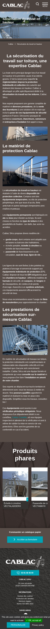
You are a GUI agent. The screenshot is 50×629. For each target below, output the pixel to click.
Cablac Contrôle (19, 417)
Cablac (10, 44)
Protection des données (25, 599)
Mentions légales (25, 601)
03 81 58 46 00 (27, 573)
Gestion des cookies (25, 596)
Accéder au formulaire (27, 539)
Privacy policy (38, 625)
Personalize (18, 625)
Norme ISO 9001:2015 (25, 604)
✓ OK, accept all (33, 620)
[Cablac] (16, 5)
